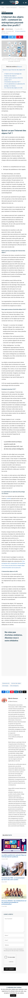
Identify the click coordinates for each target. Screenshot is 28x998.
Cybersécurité (5, 683)
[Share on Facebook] (5, 37)
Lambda (8, 498)
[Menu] (3, 2)
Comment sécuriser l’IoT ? (12, 81)
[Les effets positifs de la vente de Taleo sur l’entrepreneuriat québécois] (14, 846)
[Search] (23, 2)
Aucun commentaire (21, 31)
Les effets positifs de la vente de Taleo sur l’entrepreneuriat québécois (14, 856)
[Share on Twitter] (12, 37)
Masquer (19, 66)
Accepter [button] (13, 995)
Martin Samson (9, 29)
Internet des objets (7, 13)
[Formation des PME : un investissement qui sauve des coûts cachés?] (14, 869)
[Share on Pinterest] (19, 37)
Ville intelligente (14, 685)
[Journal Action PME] (14, 2)
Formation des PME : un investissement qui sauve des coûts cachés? (13, 878)
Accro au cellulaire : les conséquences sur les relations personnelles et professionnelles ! (14, 902)
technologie (5, 685)
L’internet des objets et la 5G (13, 87)
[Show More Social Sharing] (24, 37)
